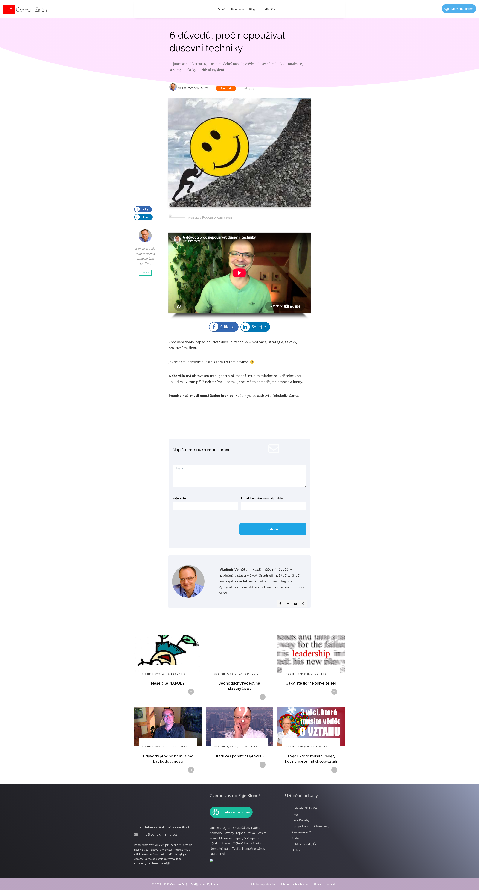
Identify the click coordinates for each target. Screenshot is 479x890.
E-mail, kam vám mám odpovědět (262, 498)
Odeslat (273, 529)
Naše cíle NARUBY (168, 683)
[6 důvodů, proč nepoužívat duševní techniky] (239, 152)
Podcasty (209, 217)
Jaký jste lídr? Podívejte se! (311, 683)
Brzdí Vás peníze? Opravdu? (239, 756)
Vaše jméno (180, 498)
